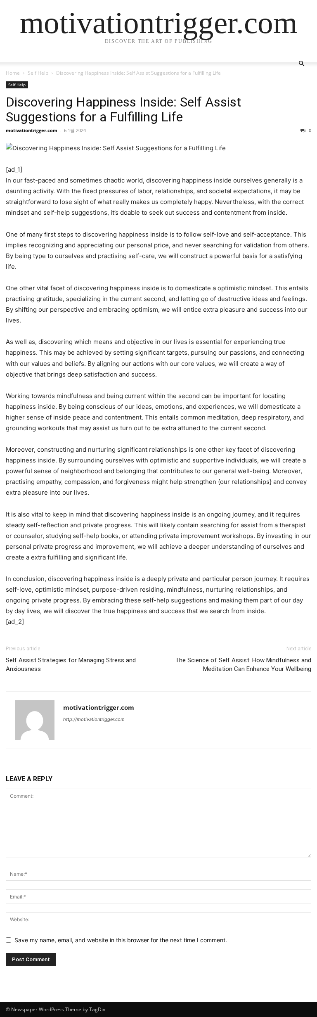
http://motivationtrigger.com (94, 719)
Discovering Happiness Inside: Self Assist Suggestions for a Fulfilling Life (123, 109)
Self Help (38, 72)
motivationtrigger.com (31, 130)
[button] (301, 64)
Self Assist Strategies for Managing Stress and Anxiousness (71, 665)
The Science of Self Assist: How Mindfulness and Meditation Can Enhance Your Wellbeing (243, 665)
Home (13, 72)
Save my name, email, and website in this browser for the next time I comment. (120, 940)
